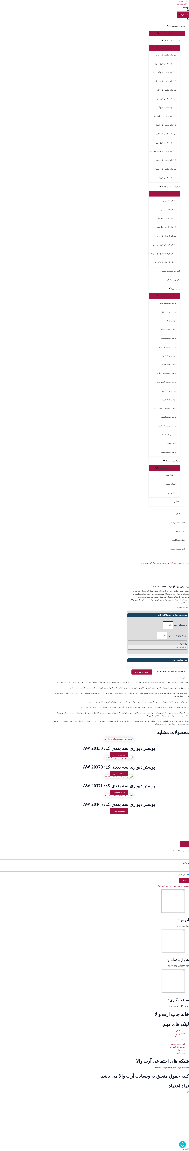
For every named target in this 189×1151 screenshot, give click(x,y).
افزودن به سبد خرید (142, 672)
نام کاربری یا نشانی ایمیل (181, 850)
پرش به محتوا (184, 1)
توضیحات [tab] (181, 678)
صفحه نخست (184, 563)
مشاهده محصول (119, 755)
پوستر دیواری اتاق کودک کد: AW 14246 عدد (171, 671)
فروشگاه (174, 563)
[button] (186, 7)
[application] (168, 26)
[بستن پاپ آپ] (184, 844)
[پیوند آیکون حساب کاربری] (188, 10)
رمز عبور (186, 863)
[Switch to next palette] (188, 19)
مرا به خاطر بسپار (181, 875)
